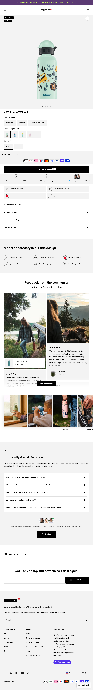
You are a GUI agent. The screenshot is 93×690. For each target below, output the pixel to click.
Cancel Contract (33, 655)
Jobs (6, 647)
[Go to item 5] (47, 106)
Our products (9, 630)
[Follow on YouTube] (22, 673)
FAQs (28, 630)
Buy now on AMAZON (46, 169)
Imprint (29, 651)
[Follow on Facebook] (5, 673)
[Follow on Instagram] (16, 673)
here (76, 463)
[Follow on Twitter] (10, 673)
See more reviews (46, 383)
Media (6, 638)
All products (9, 634)
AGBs (28, 634)
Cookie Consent (33, 642)
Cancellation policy (34, 647)
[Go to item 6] (50, 106)
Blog (6, 651)
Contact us (46, 534)
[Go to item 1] (42, 106)
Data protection (33, 638)
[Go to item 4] (45, 106)
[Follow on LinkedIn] (28, 673)
